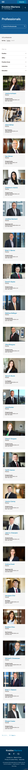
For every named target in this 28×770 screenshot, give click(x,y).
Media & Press (17, 757)
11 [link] (9, 735)
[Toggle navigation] (3, 2)
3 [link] (5, 735)
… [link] (7, 735)
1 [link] (2, 735)
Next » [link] (13, 735)
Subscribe (21, 2)
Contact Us (10, 757)
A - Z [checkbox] (13, 40)
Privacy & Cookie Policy (11, 759)
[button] (25, 7)
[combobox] (14, 26)
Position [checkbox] (8, 40)
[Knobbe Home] (14, 750)
